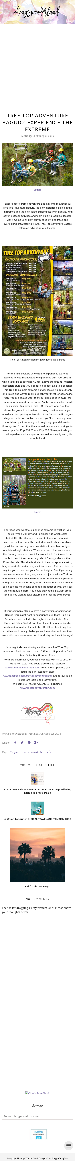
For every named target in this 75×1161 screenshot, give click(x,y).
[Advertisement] (37, 64)
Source (37, 189)
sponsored (30, 752)
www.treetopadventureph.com (22, 667)
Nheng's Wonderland (27, 1158)
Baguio (14, 752)
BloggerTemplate (60, 1158)
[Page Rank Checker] (37, 1093)
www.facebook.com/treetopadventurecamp (27, 675)
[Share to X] (22, 742)
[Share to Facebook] (15, 742)
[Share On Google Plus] (36, 742)
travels (45, 752)
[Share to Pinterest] (29, 742)
